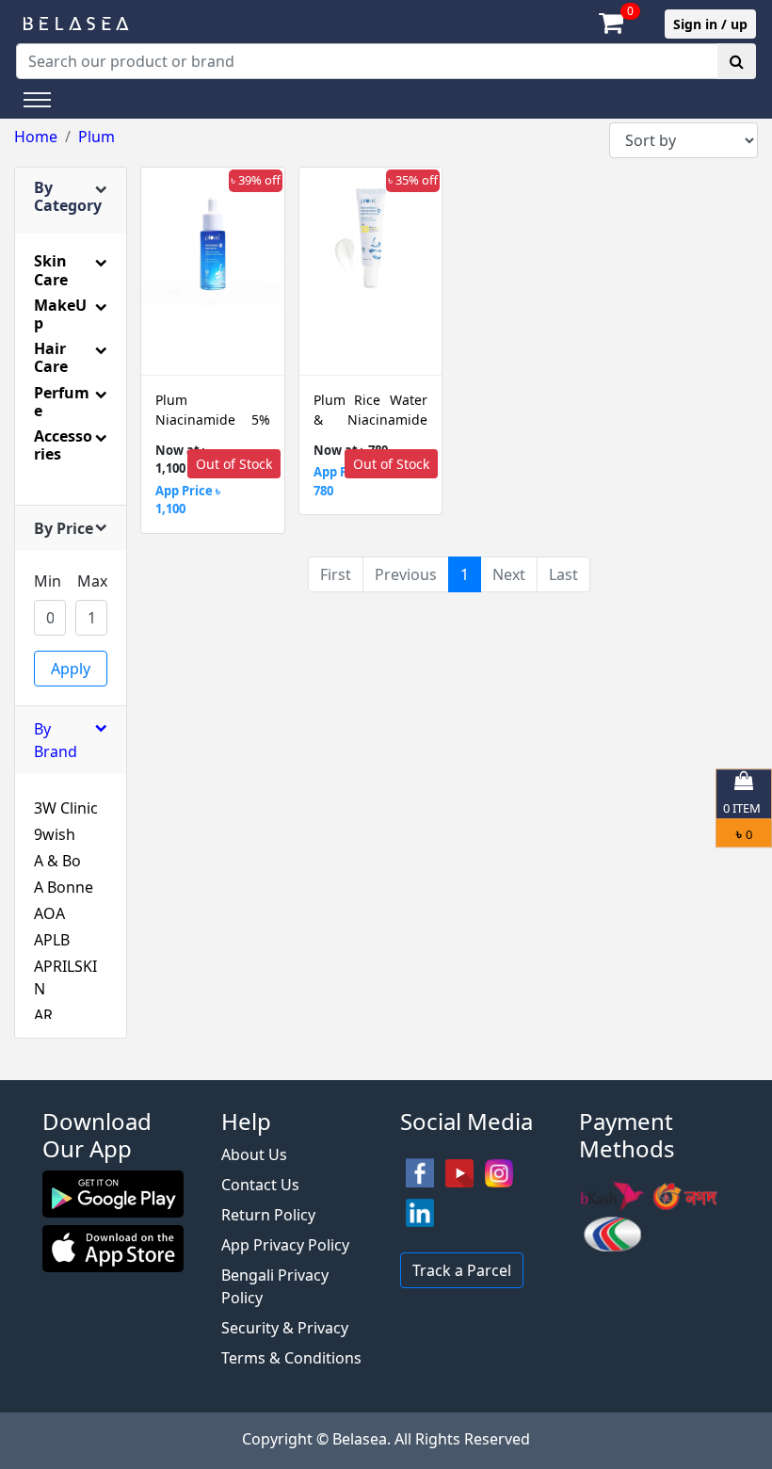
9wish (54, 834)
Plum (96, 136)
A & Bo (57, 860)
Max (92, 581)
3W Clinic (66, 808)
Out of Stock (234, 464)
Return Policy (268, 1214)
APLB (52, 939)
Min (47, 581)
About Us (254, 1154)
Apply (70, 668)
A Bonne (63, 887)
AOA (49, 913)
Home (35, 136)
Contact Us (260, 1184)
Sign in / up (710, 24)
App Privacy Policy (285, 1245)
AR (43, 1015)
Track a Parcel (461, 1270)
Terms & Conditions (291, 1358)
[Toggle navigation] (37, 100)
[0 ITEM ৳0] (386, 1070)
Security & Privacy (284, 1327)
